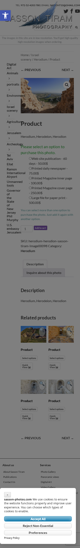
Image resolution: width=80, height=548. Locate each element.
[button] (5, 15)
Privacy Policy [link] (11, 538)
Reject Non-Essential (38, 526)
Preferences (38, 533)
